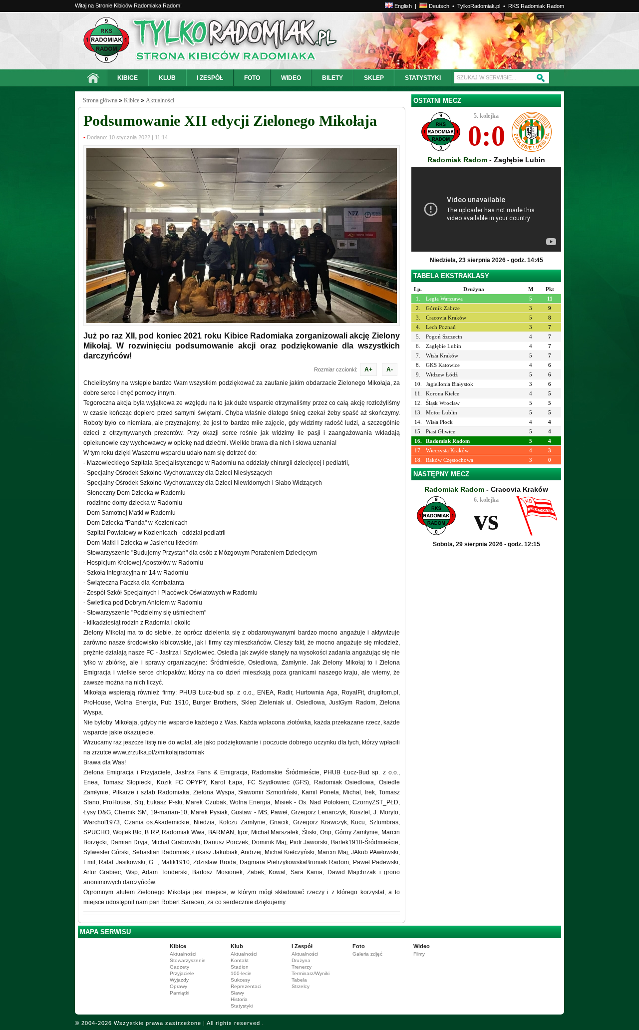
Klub (237, 946)
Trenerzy (302, 967)
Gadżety (179, 967)
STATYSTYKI (423, 77)
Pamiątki (179, 993)
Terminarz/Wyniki (310, 973)
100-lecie (241, 973)
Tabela (299, 980)
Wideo (421, 946)
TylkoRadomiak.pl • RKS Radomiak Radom (510, 6)
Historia (239, 999)
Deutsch (438, 6)
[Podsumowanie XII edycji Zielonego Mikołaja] (241, 321)
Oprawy (178, 986)
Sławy (237, 993)
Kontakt (240, 960)
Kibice (131, 100)
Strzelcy (301, 986)
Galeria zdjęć (367, 954)
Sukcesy (240, 980)
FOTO (252, 77)
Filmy (419, 954)
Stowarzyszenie (188, 960)
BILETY (332, 77)
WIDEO (291, 77)
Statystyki (242, 1006)
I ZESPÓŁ (210, 77)
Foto (358, 946)
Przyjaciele (182, 973)
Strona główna (100, 100)
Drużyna (301, 960)
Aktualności (160, 100)
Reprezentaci (246, 986)
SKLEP (374, 77)
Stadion (240, 967)
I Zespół (302, 946)
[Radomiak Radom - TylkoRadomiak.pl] (173, 40)
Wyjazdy (179, 980)
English (402, 6)
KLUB (167, 77)
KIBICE (127, 77)
